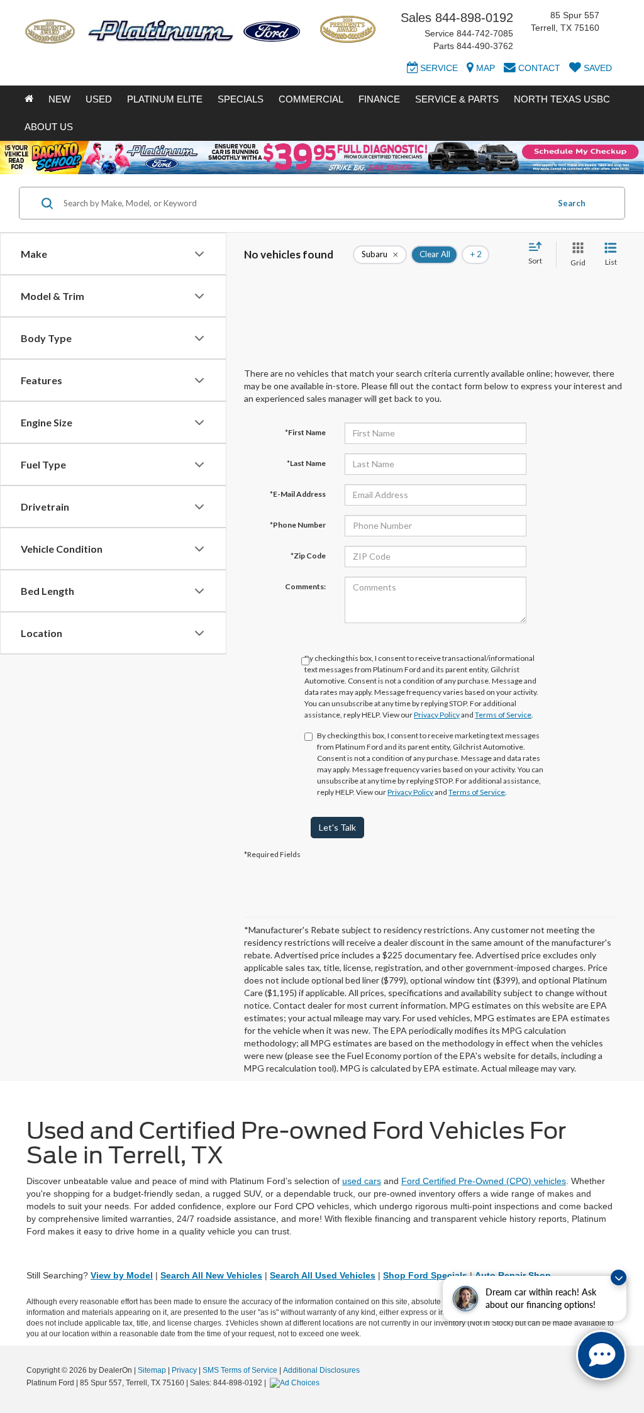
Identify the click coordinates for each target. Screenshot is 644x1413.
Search (572, 203)
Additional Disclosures (321, 1370)
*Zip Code (308, 555)
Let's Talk (337, 827)
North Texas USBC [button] (562, 99)
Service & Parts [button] (457, 99)
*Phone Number (298, 524)
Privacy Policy (437, 714)
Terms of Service (503, 714)
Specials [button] (241, 99)
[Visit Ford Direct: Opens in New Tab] (296, 1382)
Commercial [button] (311, 99)
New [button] (59, 99)
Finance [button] (379, 99)
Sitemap (152, 1370)
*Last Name (306, 463)
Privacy (184, 1370)
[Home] (29, 99)
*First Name (305, 432)
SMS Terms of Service (240, 1370)
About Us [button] (49, 126)
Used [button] (99, 99)
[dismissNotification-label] (618, 1277)
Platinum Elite (165, 99)
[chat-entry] (601, 1355)
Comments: (305, 586)
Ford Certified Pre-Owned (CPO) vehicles (483, 1181)
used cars (361, 1181)
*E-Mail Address (298, 494)
